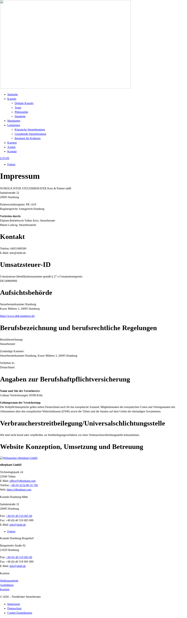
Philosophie (21, 112)
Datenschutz (14, 608)
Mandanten (13, 120)
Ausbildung (7, 585)
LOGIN (4, 158)
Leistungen (13, 125)
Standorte (20, 116)
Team (18, 107)
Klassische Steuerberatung (30, 129)
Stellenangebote (9, 580)
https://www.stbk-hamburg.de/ (17, 315)
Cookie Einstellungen (19, 612)
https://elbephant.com (19, 489)
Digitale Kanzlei (24, 103)
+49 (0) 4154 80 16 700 (24, 485)
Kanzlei (11, 98)
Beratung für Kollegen (28, 138)
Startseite (12, 94)
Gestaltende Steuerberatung (30, 133)
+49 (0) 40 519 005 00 (19, 515)
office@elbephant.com (22, 480)
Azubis (11, 147)
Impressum (13, 604)
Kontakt (12, 151)
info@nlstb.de (17, 524)
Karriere (12, 142)
